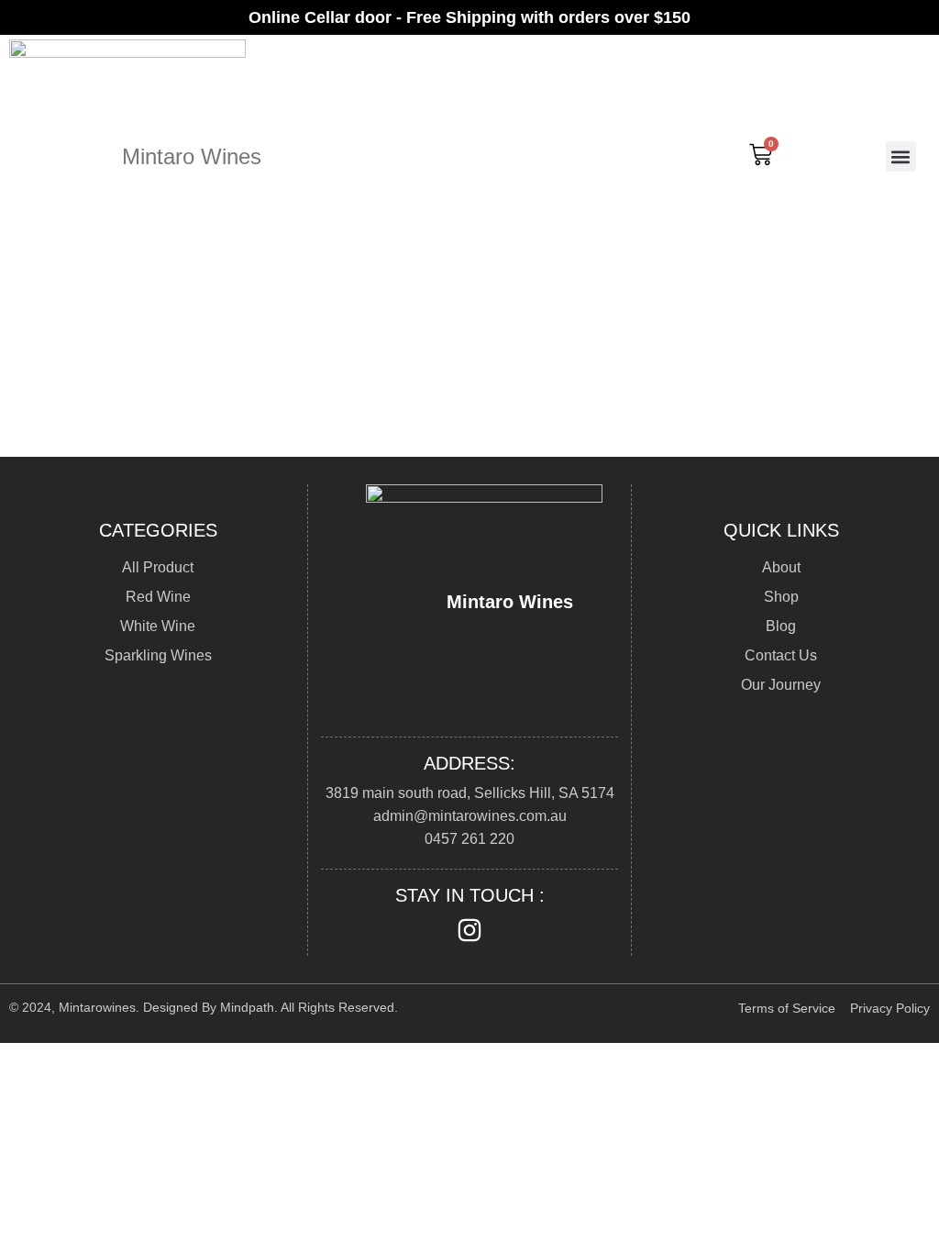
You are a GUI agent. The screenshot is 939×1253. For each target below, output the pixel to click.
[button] (901, 156)
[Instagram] (469, 930)
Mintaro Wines (191, 156)
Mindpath (247, 1007)
